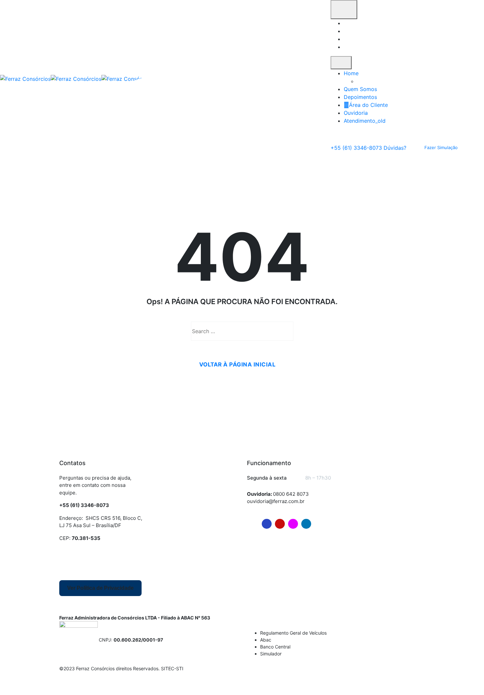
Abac (265, 640)
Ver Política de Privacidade (100, 588)
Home (351, 73)
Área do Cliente (368, 105)
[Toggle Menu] (341, 62)
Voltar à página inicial (237, 364)
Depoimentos (360, 97)
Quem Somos (360, 89)
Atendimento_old (365, 120)
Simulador (271, 653)
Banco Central (275, 646)
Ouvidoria (356, 113)
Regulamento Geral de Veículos (293, 633)
